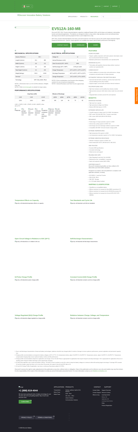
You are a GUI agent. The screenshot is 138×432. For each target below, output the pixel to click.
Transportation (57, 390)
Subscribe (25, 401)
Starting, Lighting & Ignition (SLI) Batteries (73, 390)
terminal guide (27, 87)
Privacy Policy (26, 417)
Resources (94, 16)
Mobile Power (57, 394)
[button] (27, 6)
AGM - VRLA (68, 393)
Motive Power (57, 392)
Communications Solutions (71, 400)
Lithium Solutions (69, 397)
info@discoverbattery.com (99, 371)
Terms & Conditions (45, 417)
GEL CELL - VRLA (69, 395)
